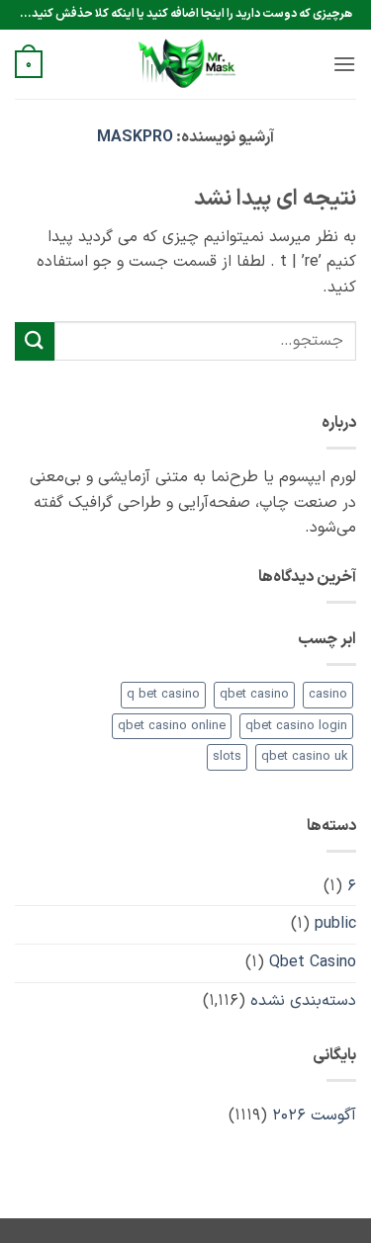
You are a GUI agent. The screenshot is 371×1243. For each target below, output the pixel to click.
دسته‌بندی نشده (303, 1001)
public (335, 924)
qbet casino (254, 694)
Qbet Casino (312, 962)
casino (328, 694)
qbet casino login (296, 725)
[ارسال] (34, 341)
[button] (344, 64)
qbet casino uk (304, 756)
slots (227, 756)
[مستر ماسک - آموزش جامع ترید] (186, 64)
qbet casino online (172, 725)
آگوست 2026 (314, 1115)
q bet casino (163, 694)
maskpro (135, 137)
